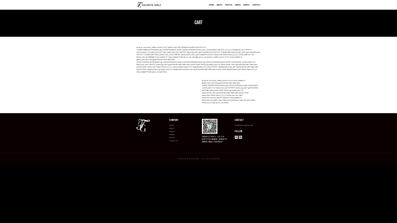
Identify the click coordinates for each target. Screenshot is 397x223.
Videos (238, 5)
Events (246, 5)
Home (211, 5)
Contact (256, 5)
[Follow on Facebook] (236, 137)
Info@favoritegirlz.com (244, 125)
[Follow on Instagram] (240, 137)
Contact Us (173, 141)
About (219, 5)
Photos (228, 5)
